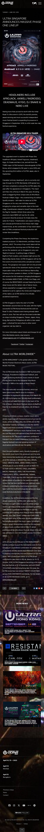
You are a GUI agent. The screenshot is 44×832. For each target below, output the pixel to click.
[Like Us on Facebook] (9, 805)
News (5, 792)
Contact (5, 795)
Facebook (14, 344)
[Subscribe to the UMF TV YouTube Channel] (24, 805)
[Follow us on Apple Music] (22, 813)
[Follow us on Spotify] (34, 805)
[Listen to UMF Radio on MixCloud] (29, 805)
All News (14, 588)
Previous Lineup (8, 790)
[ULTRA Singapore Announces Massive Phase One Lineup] (22, 86)
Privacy (18, 824)
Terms (26, 824)
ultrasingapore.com (10, 338)
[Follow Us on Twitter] (19, 805)
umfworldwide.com (27, 338)
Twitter (22, 344)
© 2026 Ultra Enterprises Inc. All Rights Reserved (22, 820)
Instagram (29, 344)
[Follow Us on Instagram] (14, 805)
